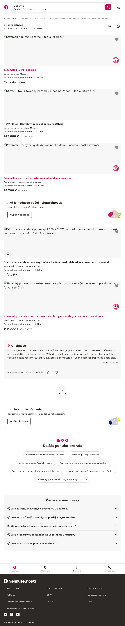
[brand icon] (6, 7)
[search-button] (108, 7)
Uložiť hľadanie (19, 421)
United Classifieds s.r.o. (28, 622)
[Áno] (49, 373)
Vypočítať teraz (19, 214)
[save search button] (118, 26)
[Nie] (56, 373)
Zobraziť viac (110, 362)
